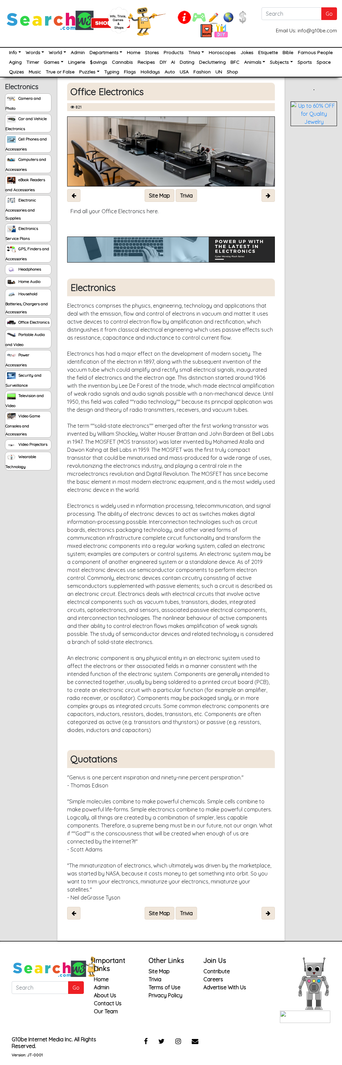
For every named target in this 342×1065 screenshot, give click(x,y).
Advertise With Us (224, 987)
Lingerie (76, 62)
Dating (187, 62)
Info (13, 52)
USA (184, 72)
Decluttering (212, 62)
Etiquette (268, 52)
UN (218, 72)
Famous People (315, 52)
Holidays (150, 72)
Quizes (16, 72)
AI (173, 62)
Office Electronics (33, 322)
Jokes (246, 52)
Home (133, 52)
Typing (111, 72)
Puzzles (87, 72)
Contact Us (108, 1003)
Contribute (216, 971)
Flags (130, 72)
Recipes (146, 62)
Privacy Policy (165, 995)
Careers (213, 979)
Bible (288, 52)
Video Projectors (32, 444)
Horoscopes (222, 52)
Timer (32, 62)
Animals (253, 62)
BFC (234, 62)
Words (33, 52)
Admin (78, 52)
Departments (104, 52)
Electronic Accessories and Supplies (20, 209)
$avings (98, 62)
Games (51, 62)
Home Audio (28, 281)
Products (174, 52)
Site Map (159, 971)
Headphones (29, 269)
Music (35, 72)
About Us (105, 995)
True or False (60, 72)
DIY (163, 62)
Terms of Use (164, 987)
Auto (170, 72)
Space (324, 62)
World (55, 52)
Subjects (279, 62)
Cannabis (122, 62)
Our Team (106, 1011)
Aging (15, 62)
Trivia (194, 52)
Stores (152, 52)
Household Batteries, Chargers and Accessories (26, 302)
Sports (305, 62)
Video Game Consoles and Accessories (22, 424)
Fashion (202, 72)
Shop (232, 72)
